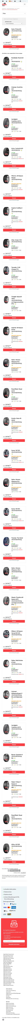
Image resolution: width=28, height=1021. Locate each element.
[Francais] (11, 1)
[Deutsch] (9, 1)
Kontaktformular (15, 1017)
